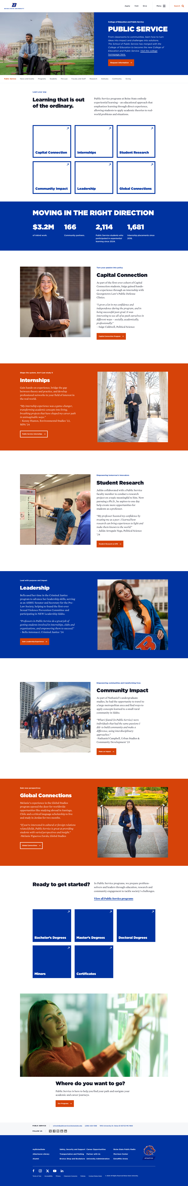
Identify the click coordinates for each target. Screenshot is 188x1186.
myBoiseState (39, 1149)
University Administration (98, 1159)
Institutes (104, 79)
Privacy (58, 1176)
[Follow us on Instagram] (58, 1131)
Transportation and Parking (72, 1154)
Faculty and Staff (78, 79)
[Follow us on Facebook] (54, 1131)
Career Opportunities (96, 1149)
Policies (83, 1176)
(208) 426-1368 (91, 1126)
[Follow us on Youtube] (61, 1131)
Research (93, 79)
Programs (42, 79)
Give (145, 6)
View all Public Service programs (113, 898)
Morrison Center (120, 1154)
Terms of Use (37, 1176)
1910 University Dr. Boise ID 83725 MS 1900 (116, 1126)
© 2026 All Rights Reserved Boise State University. (121, 1176)
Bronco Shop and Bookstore (72, 1159)
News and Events (27, 79)
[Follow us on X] (50, 1131)
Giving (128, 79)
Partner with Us (93, 1154)
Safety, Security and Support (72, 1149)
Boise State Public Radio (124, 1149)
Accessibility (48, 1176)
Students (53, 79)
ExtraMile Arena (120, 1159)
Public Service (10, 79)
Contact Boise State (95, 1176)
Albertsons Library (41, 1154)
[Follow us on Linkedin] (65, 1131)
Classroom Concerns (70, 1176)
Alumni (36, 1159)
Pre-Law (64, 79)
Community (117, 79)
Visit (136, 6)
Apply (127, 6)
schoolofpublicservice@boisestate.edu (67, 1126)
